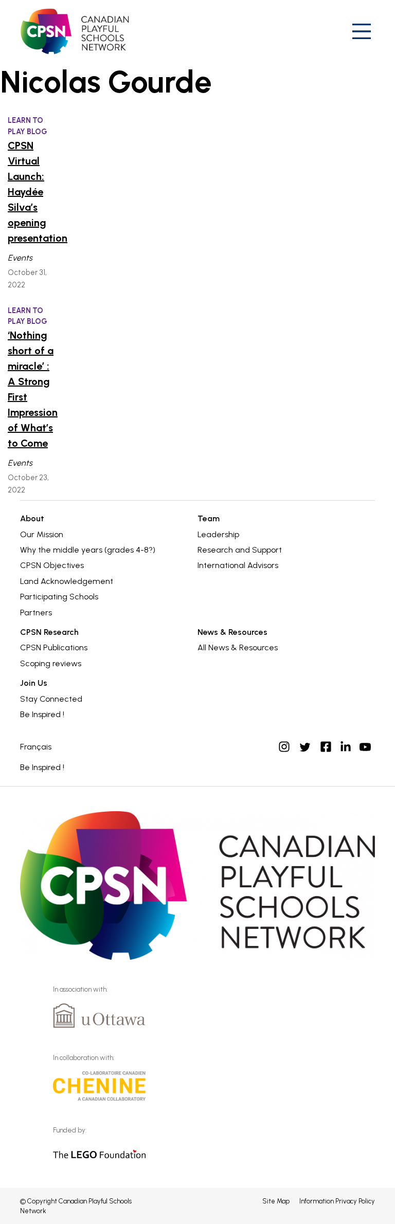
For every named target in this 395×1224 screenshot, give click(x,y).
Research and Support (240, 550)
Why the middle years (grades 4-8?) (87, 550)
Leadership (218, 534)
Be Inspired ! (42, 714)
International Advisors (238, 565)
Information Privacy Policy (337, 1201)
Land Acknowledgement (66, 581)
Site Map (276, 1201)
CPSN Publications (53, 647)
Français (35, 747)
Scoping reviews (50, 663)
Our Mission (41, 534)
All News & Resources (238, 647)
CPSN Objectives (52, 565)
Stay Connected (51, 699)
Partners (36, 612)
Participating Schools (59, 596)
